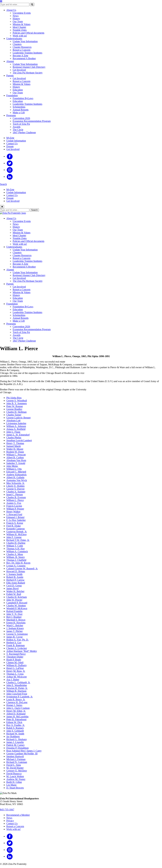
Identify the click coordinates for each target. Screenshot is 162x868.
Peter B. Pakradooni (16, 719)
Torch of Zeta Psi (21, 124)
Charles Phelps (13, 437)
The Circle (18, 129)
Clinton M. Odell (14, 662)
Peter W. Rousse (14, 406)
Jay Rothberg (13, 736)
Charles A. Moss (14, 554)
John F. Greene (14, 537)
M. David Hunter (15, 767)
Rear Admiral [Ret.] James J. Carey (24, 750)
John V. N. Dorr (14, 614)
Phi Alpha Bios (14, 397)
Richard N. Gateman (16, 762)
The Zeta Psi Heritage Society (28, 72)
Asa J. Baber (12, 679)
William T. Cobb (14, 545)
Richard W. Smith (15, 733)
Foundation (12, 95)
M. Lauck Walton (15, 776)
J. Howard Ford (14, 514)
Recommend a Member (18, 815)
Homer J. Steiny (14, 705)
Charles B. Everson (16, 497)
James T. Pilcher (14, 631)
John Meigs (12, 466)
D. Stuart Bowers (15, 787)
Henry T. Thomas (15, 443)
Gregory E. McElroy (16, 770)
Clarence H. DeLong (16, 702)
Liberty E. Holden (15, 486)
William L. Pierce (15, 500)
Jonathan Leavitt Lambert (19, 440)
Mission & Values (21, 24)
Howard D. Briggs (15, 571)
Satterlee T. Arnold (15, 463)
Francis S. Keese (14, 523)
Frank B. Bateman (15, 645)
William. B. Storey (15, 557)
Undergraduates (14, 38)
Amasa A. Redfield (15, 429)
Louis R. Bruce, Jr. (15, 699)
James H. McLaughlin (17, 716)
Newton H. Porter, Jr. (17, 688)
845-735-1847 (7, 809)
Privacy (10, 820)
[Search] (32, 4)
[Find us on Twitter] (9, 163)
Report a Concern (21, 50)
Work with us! (20, 35)
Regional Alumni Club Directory (29, 67)
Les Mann (11, 785)
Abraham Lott (13, 420)
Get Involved (19, 69)
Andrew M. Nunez (15, 779)
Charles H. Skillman (16, 412)
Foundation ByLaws (23, 98)
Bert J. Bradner (14, 617)
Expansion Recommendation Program (32, 121)
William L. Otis (14, 469)
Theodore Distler (14, 656)
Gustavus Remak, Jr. (16, 531)
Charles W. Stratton (16, 605)
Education (18, 89)
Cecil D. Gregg (14, 585)
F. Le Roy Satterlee (16, 520)
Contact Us (12, 143)
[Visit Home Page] (13, 213)
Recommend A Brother (24, 58)
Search (3, 184)
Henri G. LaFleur (15, 668)
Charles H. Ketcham (16, 597)
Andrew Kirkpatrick (16, 474)
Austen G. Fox (13, 503)
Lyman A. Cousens (15, 565)
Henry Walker (13, 511)
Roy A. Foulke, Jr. (15, 725)
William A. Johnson (16, 426)
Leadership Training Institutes (27, 52)
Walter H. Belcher (15, 591)
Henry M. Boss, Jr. (15, 671)
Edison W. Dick (14, 722)
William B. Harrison (16, 691)
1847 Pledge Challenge (24, 132)
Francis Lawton (14, 506)
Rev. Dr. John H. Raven (18, 562)
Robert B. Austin (14, 577)
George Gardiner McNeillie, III (21, 753)
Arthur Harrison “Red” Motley (21, 651)
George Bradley (14, 409)
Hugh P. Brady (13, 659)
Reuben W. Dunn (15, 451)
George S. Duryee (15, 488)
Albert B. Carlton (15, 457)
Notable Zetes (20, 30)
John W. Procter (14, 599)
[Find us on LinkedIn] (9, 176)
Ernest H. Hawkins (15, 622)
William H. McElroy (16, 534)
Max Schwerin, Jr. (15, 483)
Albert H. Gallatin (15, 477)
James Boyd (12, 588)
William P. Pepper (15, 508)
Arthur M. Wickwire (16, 676)
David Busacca (14, 773)
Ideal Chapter (19, 27)
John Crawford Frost (16, 693)
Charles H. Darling (15, 543)
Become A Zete (20, 55)
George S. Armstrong (17, 634)
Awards (16, 126)
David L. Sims (13, 765)
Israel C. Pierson (14, 494)
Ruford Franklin (14, 611)
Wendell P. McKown (16, 608)
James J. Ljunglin (15, 742)
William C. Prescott (16, 454)
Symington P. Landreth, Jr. (19, 696)
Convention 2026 (21, 118)
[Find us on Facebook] (9, 156)
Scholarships (19, 106)
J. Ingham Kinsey (15, 628)
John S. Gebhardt (15, 730)
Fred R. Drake (13, 525)
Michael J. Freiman (15, 759)
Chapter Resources (22, 47)
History (16, 18)
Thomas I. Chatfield (16, 560)
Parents (10, 75)
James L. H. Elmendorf (18, 434)
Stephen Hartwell (15, 756)
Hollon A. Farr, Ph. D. (17, 639)
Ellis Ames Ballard (15, 582)
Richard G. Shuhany (16, 739)
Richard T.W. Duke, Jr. (17, 540)
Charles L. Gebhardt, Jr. (18, 682)
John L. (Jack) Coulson (18, 708)
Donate (10, 146)
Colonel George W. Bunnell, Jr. (22, 568)
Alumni (10, 61)
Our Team (18, 21)
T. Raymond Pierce (16, 654)
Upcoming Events (22, 13)
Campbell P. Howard (16, 602)
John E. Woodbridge (16, 685)
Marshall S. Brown (15, 619)
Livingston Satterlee (16, 423)
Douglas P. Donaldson (17, 748)
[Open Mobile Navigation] (1, 1)
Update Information (16, 140)
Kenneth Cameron (15, 528)
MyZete (10, 137)
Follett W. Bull (13, 594)
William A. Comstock (17, 551)
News (16, 15)
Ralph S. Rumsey (15, 728)
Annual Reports (20, 109)
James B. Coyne (14, 637)
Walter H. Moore (14, 449)
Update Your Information (25, 41)
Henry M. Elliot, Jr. (16, 711)
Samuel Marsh (13, 446)
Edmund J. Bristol (15, 517)
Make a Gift (19, 112)
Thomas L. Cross (15, 674)
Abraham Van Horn (16, 460)
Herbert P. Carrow (15, 580)
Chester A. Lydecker (16, 648)
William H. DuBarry (16, 665)
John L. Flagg (13, 432)
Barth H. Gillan (14, 782)
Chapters (17, 44)
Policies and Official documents (28, 32)
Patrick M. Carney (15, 745)
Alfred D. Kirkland (15, 713)
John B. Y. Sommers (16, 403)
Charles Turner (13, 414)
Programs (11, 115)
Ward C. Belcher (14, 625)
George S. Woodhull (16, 400)
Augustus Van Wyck (16, 480)
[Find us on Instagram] (9, 169)
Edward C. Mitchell (16, 471)
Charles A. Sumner (15, 491)
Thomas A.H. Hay (15, 548)
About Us (11, 10)
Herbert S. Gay (14, 642)
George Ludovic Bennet (18, 417)
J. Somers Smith (14, 574)
